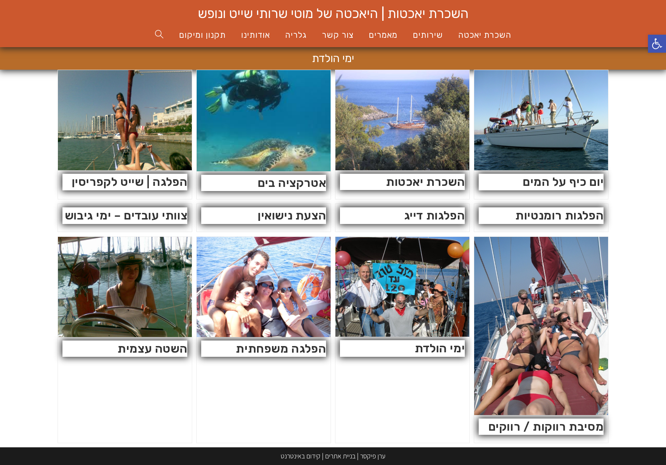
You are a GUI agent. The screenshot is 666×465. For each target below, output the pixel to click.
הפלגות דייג (434, 215)
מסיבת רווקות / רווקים (546, 427)
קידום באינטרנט (301, 455)
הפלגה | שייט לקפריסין (130, 182)
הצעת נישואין (292, 215)
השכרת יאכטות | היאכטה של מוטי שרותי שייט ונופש (333, 13)
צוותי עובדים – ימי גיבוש (126, 215)
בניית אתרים (340, 455)
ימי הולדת (440, 348)
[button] (657, 44)
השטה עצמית (152, 349)
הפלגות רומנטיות (559, 215)
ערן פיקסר (372, 455)
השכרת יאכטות (425, 182)
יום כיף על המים (563, 182)
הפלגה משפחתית (281, 349)
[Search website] (159, 35)
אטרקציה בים (292, 183)
